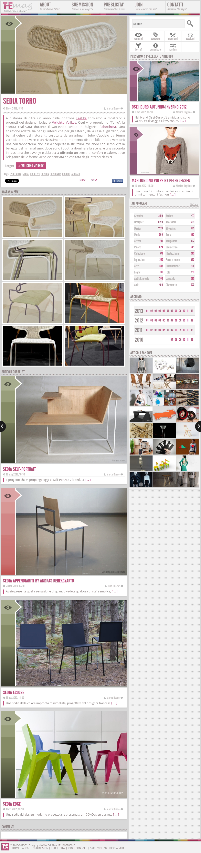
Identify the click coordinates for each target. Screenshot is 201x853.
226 (192, 278)
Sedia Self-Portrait (19, 469)
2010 (139, 339)
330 (192, 234)
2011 (139, 330)
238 (192, 266)
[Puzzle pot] (164, 372)
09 (180, 311)
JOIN (145, 6)
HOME (16, 848)
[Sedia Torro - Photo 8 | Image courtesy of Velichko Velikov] (94, 365)
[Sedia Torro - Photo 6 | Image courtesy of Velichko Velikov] (94, 322)
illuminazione (173, 266)
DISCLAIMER (116, 848)
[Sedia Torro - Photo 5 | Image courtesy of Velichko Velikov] (32, 322)
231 (192, 272)
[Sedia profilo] (187, 437)
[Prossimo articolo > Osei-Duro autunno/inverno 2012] (198, 426)
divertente (171, 285)
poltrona (15, 174)
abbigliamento (141, 279)
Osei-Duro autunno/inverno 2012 (159, 107)
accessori (171, 222)
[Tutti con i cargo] (187, 486)
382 (192, 228)
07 (172, 311)
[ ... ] (88, 480)
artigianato (171, 241)
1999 (160, 222)
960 (161, 234)
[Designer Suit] (164, 454)
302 (192, 241)
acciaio (75, 174)
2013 (139, 311)
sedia (26, 174)
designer (55, 174)
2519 (160, 216)
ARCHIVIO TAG (98, 848)
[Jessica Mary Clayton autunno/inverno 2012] (141, 486)
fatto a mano (173, 260)
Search (191, 23)
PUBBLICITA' (114, 6)
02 (151, 311)
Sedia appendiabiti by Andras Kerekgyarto (38, 581)
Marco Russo (113, 108)
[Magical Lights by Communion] (187, 388)
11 (187, 311)
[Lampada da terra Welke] (141, 470)
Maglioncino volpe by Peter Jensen (161, 180)
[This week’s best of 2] (164, 405)
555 (161, 260)
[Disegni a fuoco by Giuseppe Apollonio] (141, 437)
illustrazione (172, 254)
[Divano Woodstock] (141, 421)
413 (192, 222)
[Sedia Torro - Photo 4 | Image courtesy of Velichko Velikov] (94, 279)
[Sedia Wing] (141, 388)
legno (137, 272)
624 (161, 247)
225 (192, 285)
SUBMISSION (82, 6)
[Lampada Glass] (164, 437)
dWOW (43, 845)
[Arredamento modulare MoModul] (141, 454)
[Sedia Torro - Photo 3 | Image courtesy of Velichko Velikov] (32, 279)
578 (161, 253)
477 (192, 216)
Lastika (81, 118)
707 (161, 241)
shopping (170, 228)
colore (137, 247)
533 (161, 266)
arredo (66, 174)
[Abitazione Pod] (187, 372)
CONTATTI (176, 6)
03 (155, 311)
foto (168, 272)
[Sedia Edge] (71, 796)
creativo (35, 174)
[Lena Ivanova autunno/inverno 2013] (141, 372)
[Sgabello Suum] (164, 486)
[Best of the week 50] (164, 388)
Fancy (82, 180)
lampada (170, 279)
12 (192, 311)
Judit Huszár (114, 586)
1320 (160, 228)
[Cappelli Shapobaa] (187, 421)
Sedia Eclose (13, 692)
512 (161, 272)
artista (169, 216)
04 (159, 311)
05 (164, 311)
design (45, 174)
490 (161, 285)
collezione (139, 254)
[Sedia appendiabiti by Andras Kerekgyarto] (71, 573)
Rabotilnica (108, 127)
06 (168, 311)
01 (147, 311)
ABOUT (49, 6)
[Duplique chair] (164, 470)
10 (184, 311)
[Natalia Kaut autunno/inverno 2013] (187, 470)
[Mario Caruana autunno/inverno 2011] (187, 454)
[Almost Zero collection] (141, 405)
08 (176, 311)
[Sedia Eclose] (71, 685)
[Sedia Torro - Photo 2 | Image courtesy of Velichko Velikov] (94, 236)
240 (192, 253)
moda (137, 235)
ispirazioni (139, 260)
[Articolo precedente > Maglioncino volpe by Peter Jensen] (3, 426)
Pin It (94, 180)
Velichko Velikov (64, 122)
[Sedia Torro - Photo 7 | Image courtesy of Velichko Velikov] (32, 365)
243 (192, 247)
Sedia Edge (12, 804)
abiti (136, 285)
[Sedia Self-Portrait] (71, 461)
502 (161, 278)
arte (136, 266)
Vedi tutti (194, 204)
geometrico (171, 247)
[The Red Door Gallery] (164, 421)
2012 (139, 320)
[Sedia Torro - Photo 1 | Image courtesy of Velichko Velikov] (32, 236)
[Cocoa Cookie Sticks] (187, 405)
